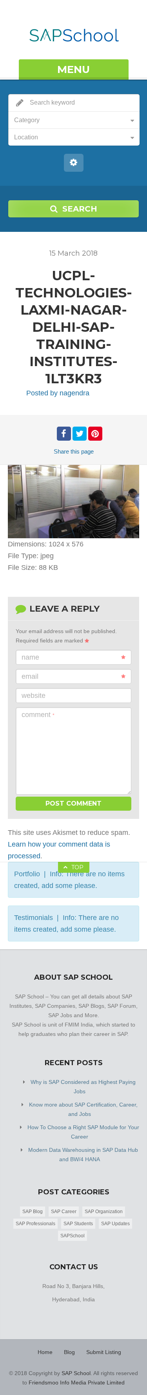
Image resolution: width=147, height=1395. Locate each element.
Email (30, 676)
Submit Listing (103, 1352)
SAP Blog (32, 1211)
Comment (38, 715)
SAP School (76, 1373)
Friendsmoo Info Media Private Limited (77, 1382)
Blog (69, 1352)
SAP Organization (104, 1211)
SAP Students (78, 1223)
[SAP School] (73, 31)
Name (30, 657)
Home (45, 1352)
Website (33, 695)
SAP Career (63, 1211)
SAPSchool (72, 1235)
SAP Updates (115, 1223)
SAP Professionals (35, 1223)
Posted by (57, 393)
